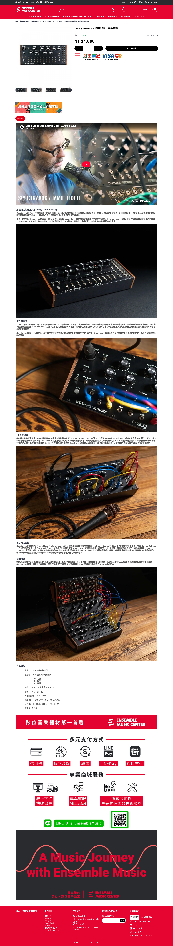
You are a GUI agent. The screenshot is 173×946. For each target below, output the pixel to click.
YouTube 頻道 (137, 928)
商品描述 (20, 118)
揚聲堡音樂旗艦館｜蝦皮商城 (142, 935)
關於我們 (48, 916)
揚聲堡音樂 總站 (146, 917)
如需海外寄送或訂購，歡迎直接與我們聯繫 (85, 928)
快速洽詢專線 (80, 916)
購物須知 (48, 925)
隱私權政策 (48, 918)
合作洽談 (48, 921)
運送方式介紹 (80, 924)
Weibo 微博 (137, 932)
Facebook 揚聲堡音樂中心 (142, 921)
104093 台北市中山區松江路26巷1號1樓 (86, 920)
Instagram (136, 925)
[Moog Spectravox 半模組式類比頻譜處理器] (43, 55)
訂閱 (122, 920)
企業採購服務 (49, 923)
